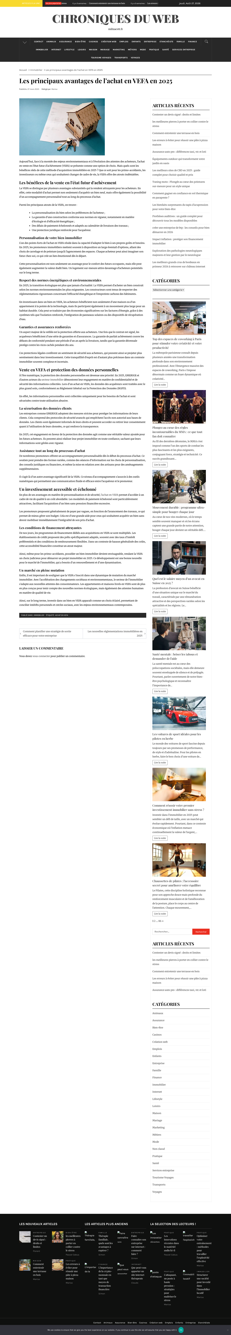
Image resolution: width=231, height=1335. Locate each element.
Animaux (51, 41)
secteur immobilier (52, 379)
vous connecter (41, 656)
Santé (165, 49)
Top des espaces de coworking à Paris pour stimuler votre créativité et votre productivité (177, 343)
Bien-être (80, 41)
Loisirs (82, 49)
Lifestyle (69, 49)
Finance (192, 41)
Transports (121, 57)
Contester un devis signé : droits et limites (176, 114)
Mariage (105, 49)
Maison (93, 49)
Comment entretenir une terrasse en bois (176, 133)
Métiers (132, 49)
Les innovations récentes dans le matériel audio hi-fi (171, 1243)
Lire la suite (160, 384)
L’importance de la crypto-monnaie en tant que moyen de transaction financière (106, 1278)
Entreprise (150, 41)
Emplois (124, 41)
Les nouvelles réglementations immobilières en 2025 (115, 633)
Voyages (135, 57)
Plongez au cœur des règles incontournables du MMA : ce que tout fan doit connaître (177, 432)
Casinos (93, 41)
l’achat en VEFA (109, 494)
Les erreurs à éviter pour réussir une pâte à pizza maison (101, 3)
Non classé (158, 1148)
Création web (108, 41)
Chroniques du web (115, 18)
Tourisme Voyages (101, 57)
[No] (227, 1332)
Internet (56, 49)
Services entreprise (183, 49)
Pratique (154, 49)
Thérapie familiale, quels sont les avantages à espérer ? (106, 1243)
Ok (181, 1330)
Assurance (65, 41)
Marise (54, 89)
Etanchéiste (166, 41)
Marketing (119, 49)
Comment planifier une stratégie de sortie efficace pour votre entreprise (47, 633)
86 (159, 921)
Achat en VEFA (61, 615)
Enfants (136, 41)
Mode (143, 49)
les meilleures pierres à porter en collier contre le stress (73, 1243)
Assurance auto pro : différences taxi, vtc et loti (179, 151)
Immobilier (42, 49)
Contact (38, 41)
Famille (181, 41)
